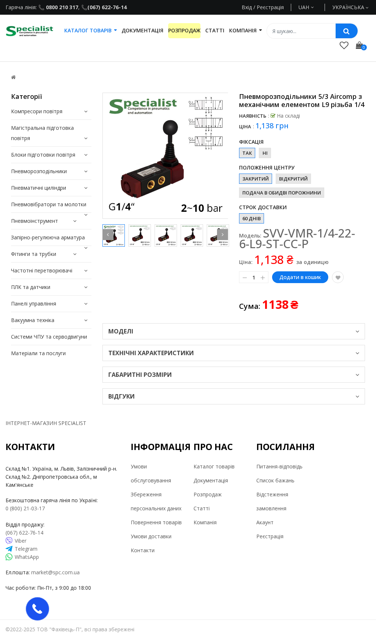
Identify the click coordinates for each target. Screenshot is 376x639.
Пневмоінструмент (34, 220)
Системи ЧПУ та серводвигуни (49, 336)
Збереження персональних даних (156, 501)
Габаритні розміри (140, 375)
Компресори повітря (36, 111)
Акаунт (265, 522)
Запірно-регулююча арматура (48, 237)
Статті (202, 508)
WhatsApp (27, 556)
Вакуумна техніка (32, 320)
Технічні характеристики (151, 353)
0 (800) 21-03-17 (25, 508)
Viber (20, 540)
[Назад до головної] (13, 77)
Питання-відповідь (279, 466)
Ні (265, 153)
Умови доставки (151, 536)
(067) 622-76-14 (107, 7)
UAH (312, 7)
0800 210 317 (61, 7)
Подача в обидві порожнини (281, 192)
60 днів (251, 218)
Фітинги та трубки (33, 253)
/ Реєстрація (268, 7)
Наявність (252, 116)
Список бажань (275, 480)
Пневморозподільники (39, 171)
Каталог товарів (214, 466)
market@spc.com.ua (55, 572)
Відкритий (293, 178)
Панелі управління (33, 303)
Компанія (205, 522)
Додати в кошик (300, 277)
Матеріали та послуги (38, 353)
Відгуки (121, 396)
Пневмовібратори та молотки (48, 204)
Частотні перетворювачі (41, 270)
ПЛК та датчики (30, 286)
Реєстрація (269, 536)
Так (247, 153)
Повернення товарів (156, 522)
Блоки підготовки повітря (43, 154)
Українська (349, 7)
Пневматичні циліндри (38, 187)
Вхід (247, 7)
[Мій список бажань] (344, 45)
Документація (211, 480)
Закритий (255, 178)
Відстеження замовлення (272, 501)
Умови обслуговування (151, 473)
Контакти (143, 550)
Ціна (245, 126)
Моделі (120, 331)
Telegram (26, 548)
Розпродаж (208, 494)
